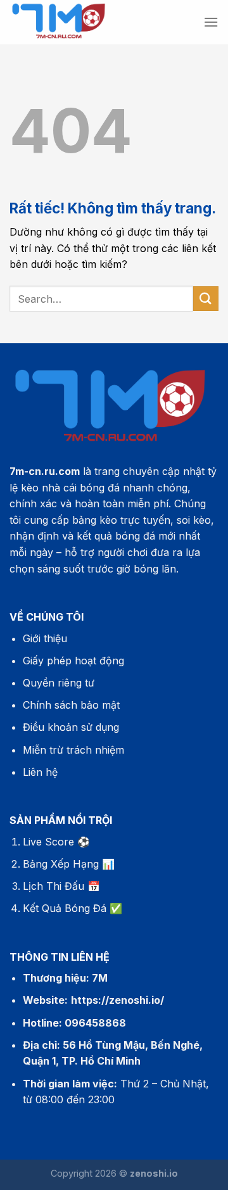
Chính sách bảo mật (71, 705)
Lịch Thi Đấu (53, 886)
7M (100, 978)
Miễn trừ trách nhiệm (73, 750)
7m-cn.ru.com (45, 471)
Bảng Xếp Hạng (61, 864)
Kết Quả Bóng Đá (64, 908)
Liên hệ (40, 772)
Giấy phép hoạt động (73, 660)
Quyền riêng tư (58, 682)
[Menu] (210, 21)
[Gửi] (205, 298)
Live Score (48, 841)
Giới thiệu (45, 638)
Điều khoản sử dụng (71, 727)
